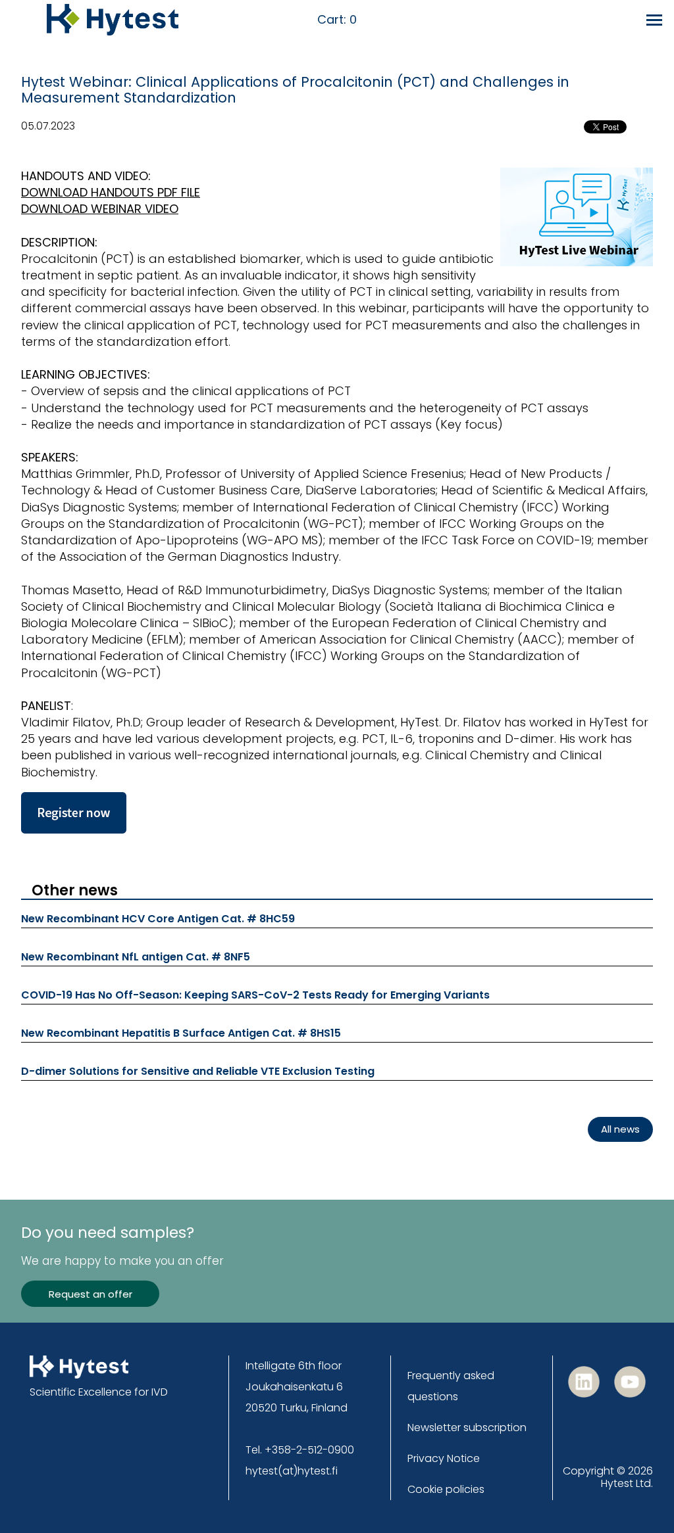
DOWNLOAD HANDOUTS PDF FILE (110, 192)
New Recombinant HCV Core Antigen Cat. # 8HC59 (158, 918)
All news (620, 1129)
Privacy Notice (443, 1458)
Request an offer (90, 1294)
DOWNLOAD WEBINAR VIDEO (99, 208)
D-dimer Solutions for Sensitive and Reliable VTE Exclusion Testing (198, 1071)
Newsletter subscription (467, 1427)
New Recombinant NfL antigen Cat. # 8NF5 (135, 956)
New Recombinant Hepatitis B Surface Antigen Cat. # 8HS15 (181, 1033)
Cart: (337, 20)
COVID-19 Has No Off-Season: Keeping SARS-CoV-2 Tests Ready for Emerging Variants (255, 994)
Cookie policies (445, 1489)
